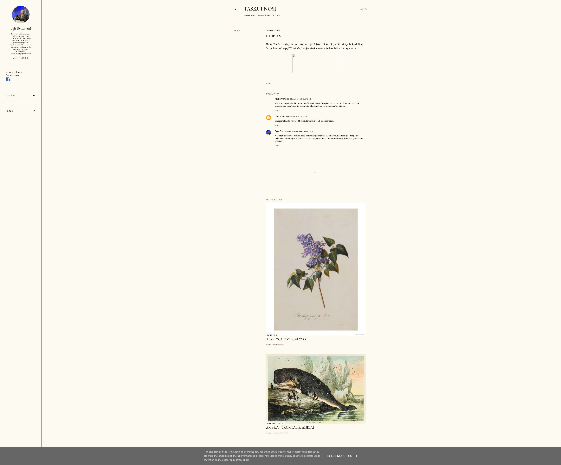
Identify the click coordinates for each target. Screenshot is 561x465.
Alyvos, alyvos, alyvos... (288, 339)
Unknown (280, 116)
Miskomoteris (282, 99)
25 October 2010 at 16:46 (300, 99)
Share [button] (237, 30)
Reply (277, 110)
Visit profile (21, 58)
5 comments (278, 344)
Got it (352, 456)
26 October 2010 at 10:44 (296, 116)
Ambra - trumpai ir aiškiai (290, 427)
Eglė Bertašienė (283, 131)
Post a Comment (280, 433)
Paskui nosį (260, 8)
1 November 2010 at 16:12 (302, 131)
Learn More (336, 456)
